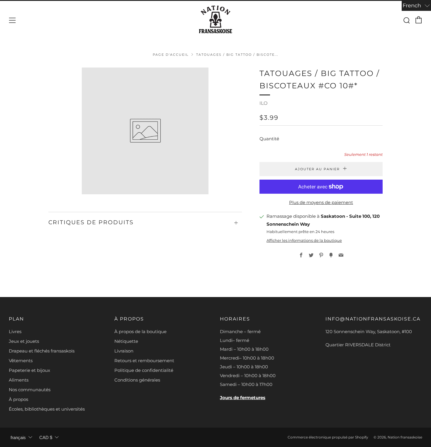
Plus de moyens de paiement (321, 202)
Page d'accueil (171, 55)
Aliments (18, 380)
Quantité (269, 138)
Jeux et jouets (24, 341)
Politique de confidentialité (143, 370)
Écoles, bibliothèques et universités (47, 409)
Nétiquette (126, 341)
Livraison (123, 351)
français (18, 437)
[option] (145, 131)
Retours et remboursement (144, 360)
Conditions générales (137, 380)
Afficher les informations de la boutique (304, 240)
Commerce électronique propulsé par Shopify (328, 437)
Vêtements (21, 360)
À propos (18, 399)
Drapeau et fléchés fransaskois (41, 351)
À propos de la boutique (140, 331)
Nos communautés (29, 389)
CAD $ (45, 437)
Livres (15, 331)
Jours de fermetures (242, 397)
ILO (263, 103)
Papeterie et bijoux (29, 370)
